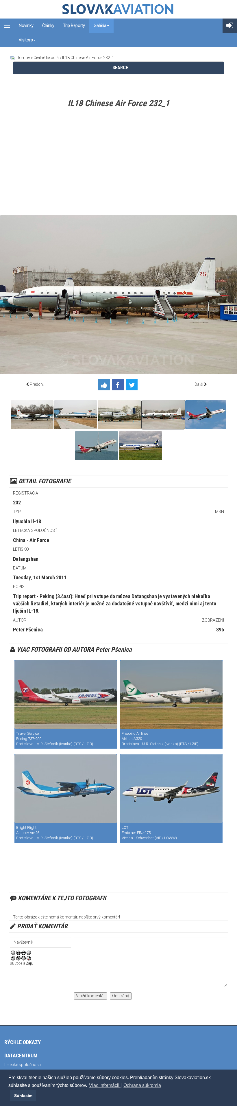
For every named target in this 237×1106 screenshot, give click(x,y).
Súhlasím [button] (23, 1095)
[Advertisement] (118, 162)
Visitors (26, 40)
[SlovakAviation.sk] (118, 9)
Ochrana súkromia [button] (142, 1085)
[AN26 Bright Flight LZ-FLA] (65, 788)
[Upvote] (105, 385)
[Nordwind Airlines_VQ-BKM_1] (206, 414)
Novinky (26, 25)
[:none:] (13, 958)
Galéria (100, 25)
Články (48, 25)
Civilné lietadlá (46, 57)
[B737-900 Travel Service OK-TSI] (65, 694)
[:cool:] (18, 952)
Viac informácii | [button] (105, 1085)
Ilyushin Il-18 (27, 521)
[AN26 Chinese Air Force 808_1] (32, 414)
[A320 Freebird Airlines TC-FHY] (171, 694)
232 (17, 502)
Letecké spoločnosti (22, 1064)
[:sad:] (23, 958)
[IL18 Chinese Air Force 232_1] (163, 414)
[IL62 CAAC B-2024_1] (75, 414)
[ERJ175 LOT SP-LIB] (171, 788)
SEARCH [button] (120, 67)
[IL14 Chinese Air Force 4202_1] (119, 414)
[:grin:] (23, 952)
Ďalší (199, 384)
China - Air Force (31, 540)
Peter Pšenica (28, 630)
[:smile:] (13, 952)
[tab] (118, 68)
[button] (9, 1095)
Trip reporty (74, 25)
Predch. (37, 384)
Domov (23, 57)
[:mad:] (18, 958)
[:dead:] (29, 958)
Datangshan (25, 559)
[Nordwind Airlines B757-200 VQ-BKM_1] (96, 445)
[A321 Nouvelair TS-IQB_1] (140, 445)
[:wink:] (29, 952)
